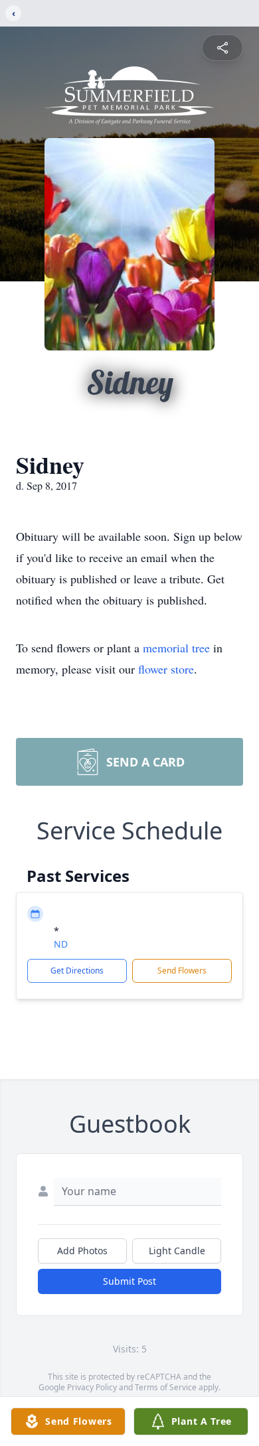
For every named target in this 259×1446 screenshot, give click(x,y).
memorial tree (176, 648)
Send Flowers (182, 970)
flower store (166, 669)
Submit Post (129, 1281)
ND (61, 944)
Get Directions (77, 970)
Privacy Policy (92, 1387)
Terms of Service (166, 1387)
